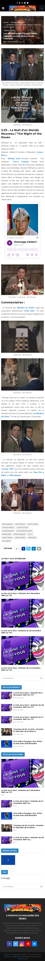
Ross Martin (6, 541)
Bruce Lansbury (7, 524)
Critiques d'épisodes (9, 30)
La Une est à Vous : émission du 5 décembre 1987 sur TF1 (27, 694)
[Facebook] (9, 943)
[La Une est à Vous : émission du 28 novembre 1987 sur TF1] (6, 707)
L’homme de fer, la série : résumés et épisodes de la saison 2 (28, 730)
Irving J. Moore (33, 524)
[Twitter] (15, 943)
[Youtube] (28, 943)
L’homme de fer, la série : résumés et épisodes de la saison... (28, 826)
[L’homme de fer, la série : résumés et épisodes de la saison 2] (6, 731)
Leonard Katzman (8, 531)
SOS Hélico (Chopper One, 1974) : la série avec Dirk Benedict (28, 742)
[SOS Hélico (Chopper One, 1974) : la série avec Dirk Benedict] (6, 744)
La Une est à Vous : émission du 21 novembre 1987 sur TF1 (28, 718)
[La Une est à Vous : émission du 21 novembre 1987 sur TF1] (6, 719)
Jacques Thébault (8, 527)
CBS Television (20, 524)
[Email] (34, 943)
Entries (5, 878)
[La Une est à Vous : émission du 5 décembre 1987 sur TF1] (6, 695)
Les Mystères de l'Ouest (24, 531)
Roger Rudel (32, 537)
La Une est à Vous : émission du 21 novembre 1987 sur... (28, 802)
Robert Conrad (20, 537)
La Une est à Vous (22, 527)
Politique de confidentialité (12, 956)
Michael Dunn (6, 534)
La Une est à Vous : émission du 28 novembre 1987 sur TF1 (28, 706)
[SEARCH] (41, 678)
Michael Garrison (19, 534)
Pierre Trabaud (7, 537)
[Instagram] (21, 943)
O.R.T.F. (30, 534)
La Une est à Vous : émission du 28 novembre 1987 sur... (28, 838)
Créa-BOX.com (22, 958)
